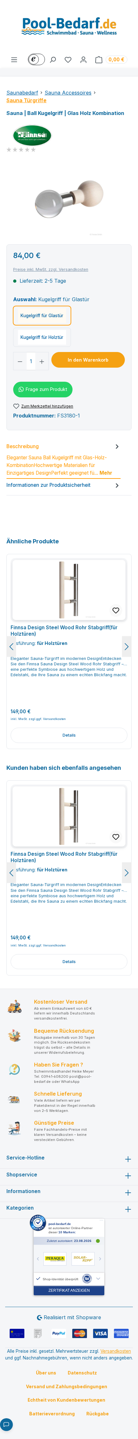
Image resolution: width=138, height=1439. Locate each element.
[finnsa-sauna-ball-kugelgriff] (69, 201)
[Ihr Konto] (83, 59)
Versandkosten (115, 1351)
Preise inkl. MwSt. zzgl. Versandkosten (50, 269)
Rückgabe (97, 1413)
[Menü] (14, 59)
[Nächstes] (127, 646)
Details (69, 735)
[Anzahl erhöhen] (42, 361)
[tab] (63, 460)
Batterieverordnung (52, 1413)
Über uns (46, 1372)
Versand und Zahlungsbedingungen (66, 1386)
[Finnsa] (69, 136)
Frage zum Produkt (46, 389)
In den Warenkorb (88, 360)
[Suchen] (52, 59)
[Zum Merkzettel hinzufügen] (115, 610)
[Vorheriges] (11, 646)
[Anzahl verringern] (20, 361)
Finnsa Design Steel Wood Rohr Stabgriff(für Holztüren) (64, 630)
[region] (69, 201)
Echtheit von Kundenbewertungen (66, 1400)
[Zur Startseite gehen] (69, 28)
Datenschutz (82, 1372)
